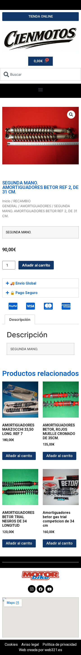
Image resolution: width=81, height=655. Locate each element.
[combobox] (40, 74)
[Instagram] (32, 589)
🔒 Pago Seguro (24, 293)
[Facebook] (40, 589)
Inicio (6, 201)
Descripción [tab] (19, 319)
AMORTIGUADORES (35, 206)
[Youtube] (49, 589)
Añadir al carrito (36, 265)
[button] (40, 89)
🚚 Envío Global (23, 283)
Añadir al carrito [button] (19, 456)
